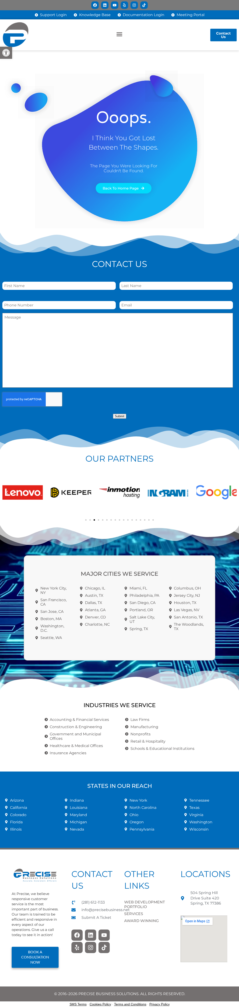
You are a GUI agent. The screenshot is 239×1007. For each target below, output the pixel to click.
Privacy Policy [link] (159, 1004)
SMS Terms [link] (78, 1004)
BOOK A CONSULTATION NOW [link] (35, 957)
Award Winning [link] (141, 921)
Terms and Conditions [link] (130, 1004)
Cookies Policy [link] (100, 1004)
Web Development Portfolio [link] (144, 904)
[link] (6, 53)
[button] (119, 34)
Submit (119, 416)
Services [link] (133, 914)
